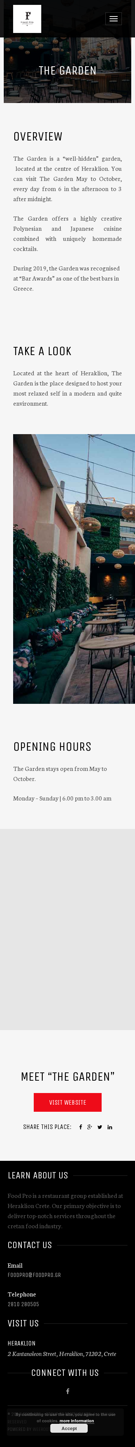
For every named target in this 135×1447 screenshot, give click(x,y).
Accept (69, 1428)
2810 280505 (23, 1304)
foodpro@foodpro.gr (34, 1274)
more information (77, 1420)
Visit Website (67, 1102)
